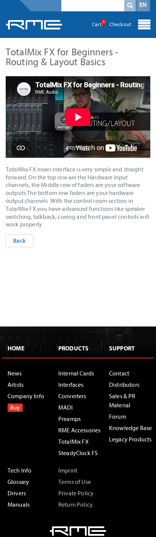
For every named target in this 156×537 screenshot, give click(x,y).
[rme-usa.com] (34, 24)
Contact (119, 373)
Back (19, 240)
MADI (65, 407)
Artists (15, 385)
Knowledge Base (130, 428)
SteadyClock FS (78, 453)
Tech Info (19, 470)
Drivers (17, 493)
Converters (72, 396)
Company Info (26, 396)
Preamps (69, 419)
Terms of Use (74, 482)
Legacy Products (130, 439)
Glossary (18, 482)
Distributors (124, 385)
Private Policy (76, 493)
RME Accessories (79, 430)
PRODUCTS (73, 348)
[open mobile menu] (144, 25)
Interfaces (71, 385)
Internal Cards (76, 373)
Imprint (67, 470)
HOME (16, 348)
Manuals (19, 504)
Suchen (130, 7)
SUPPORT (122, 348)
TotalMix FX (73, 441)
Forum (117, 416)
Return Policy (75, 504)
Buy (15, 407)
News (15, 373)
